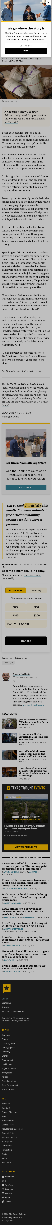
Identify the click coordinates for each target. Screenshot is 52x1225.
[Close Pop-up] (48, 2)
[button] (26, 612)
